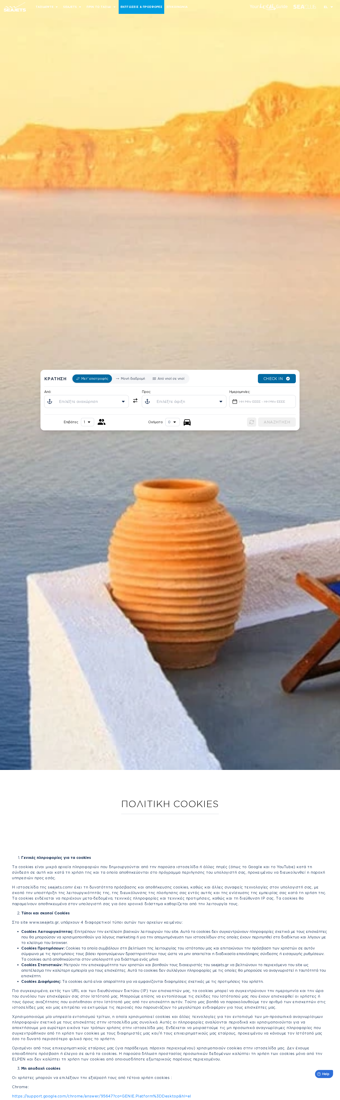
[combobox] (172, 422)
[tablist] (130, 379)
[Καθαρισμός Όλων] (251, 422)
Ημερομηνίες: (239, 391)
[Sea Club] (304, 6)
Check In (273, 379)
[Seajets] (13, 7)
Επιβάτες (71, 422)
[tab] (92, 378)
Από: (47, 391)
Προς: (146, 391)
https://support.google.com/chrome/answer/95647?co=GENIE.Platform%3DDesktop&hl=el (101, 1096)
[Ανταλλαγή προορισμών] (135, 400)
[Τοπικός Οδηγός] (269, 6)
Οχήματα (155, 422)
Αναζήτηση (277, 422)
